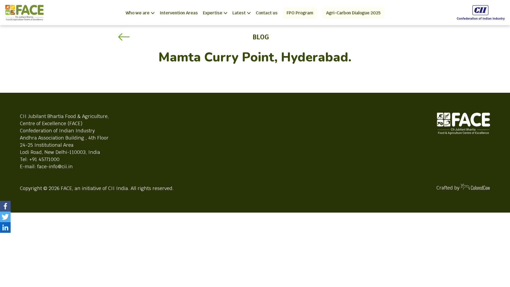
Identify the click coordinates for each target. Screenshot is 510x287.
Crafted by (448, 188)
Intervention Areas (179, 13)
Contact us (267, 13)
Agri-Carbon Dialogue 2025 (353, 13)
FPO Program (300, 13)
